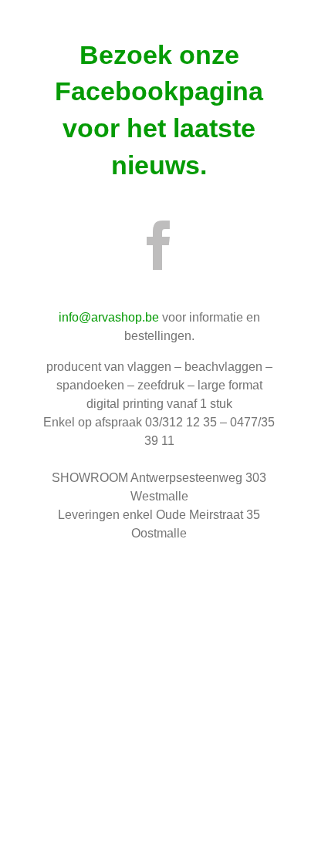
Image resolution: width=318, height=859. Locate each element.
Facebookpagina (159, 91)
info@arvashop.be (109, 317)
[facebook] (159, 245)
